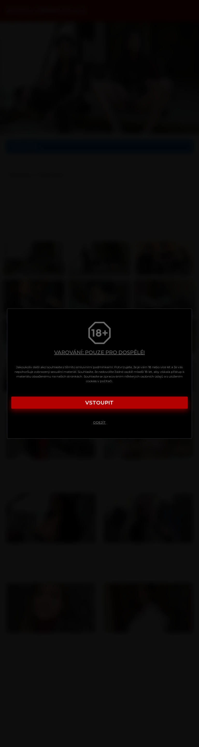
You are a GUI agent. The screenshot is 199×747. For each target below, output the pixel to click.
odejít (99, 422)
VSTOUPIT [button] (99, 403)
